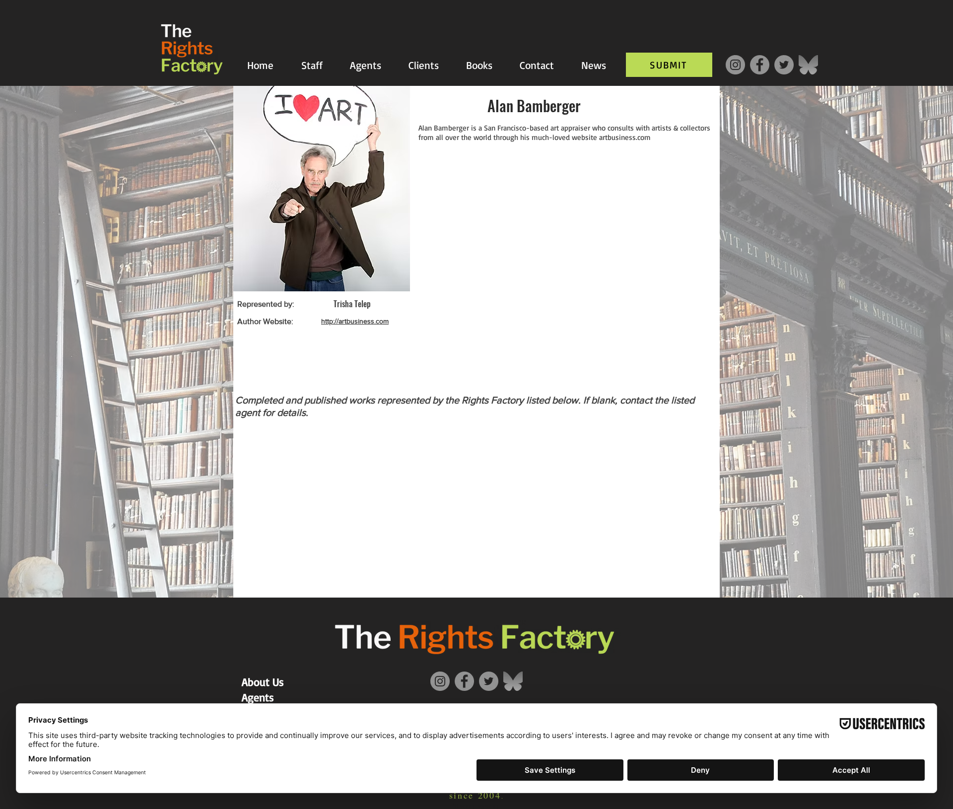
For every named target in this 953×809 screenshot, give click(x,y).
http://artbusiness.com (355, 321)
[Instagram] (735, 64)
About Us (263, 681)
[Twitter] (784, 64)
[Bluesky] (808, 64)
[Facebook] (759, 64)
